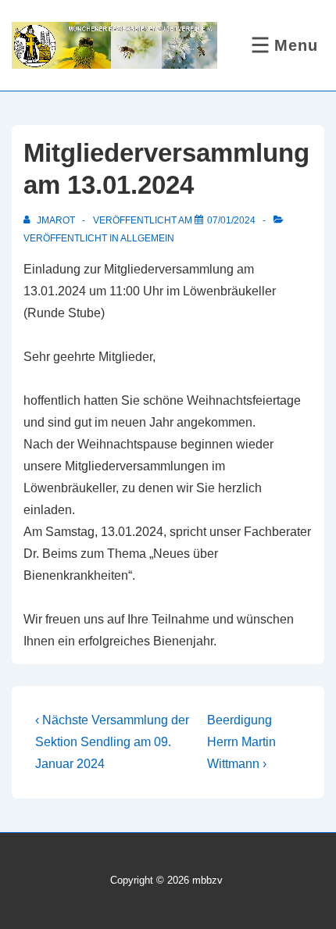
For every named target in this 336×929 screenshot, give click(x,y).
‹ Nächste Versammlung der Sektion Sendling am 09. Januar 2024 (112, 741)
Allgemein (147, 238)
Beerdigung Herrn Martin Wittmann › (241, 741)
